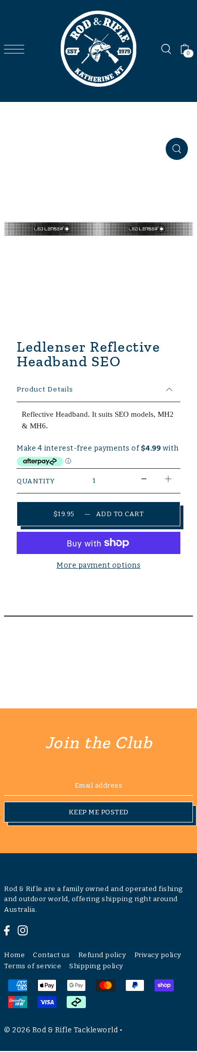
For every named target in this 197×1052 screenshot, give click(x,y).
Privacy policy (157, 955)
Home (14, 955)
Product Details (45, 389)
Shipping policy (96, 966)
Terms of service (32, 966)
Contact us (51, 955)
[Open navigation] (16, 48)
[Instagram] (23, 930)
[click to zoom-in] (177, 149)
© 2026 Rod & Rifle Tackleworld (61, 1030)
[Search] (166, 49)
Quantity (36, 481)
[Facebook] (7, 930)
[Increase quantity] (168, 478)
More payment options (98, 565)
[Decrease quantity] (144, 478)
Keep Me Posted (99, 812)
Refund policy (102, 955)
